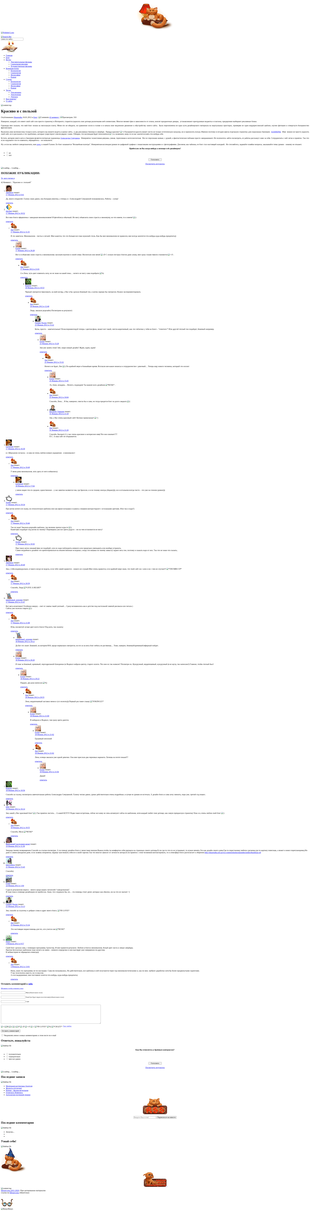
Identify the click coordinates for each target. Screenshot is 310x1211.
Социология (16, 73)
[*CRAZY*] (57, 1027)
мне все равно (14, 1059)
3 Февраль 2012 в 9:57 (15, 944)
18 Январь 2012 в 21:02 (44, 735)
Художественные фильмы (21, 66)
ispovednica (10, 865)
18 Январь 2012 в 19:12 (25, 641)
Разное (13, 77)
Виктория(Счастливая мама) (18, 844)
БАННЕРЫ (276, 132)
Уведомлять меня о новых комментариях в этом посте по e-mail (30, 1035)
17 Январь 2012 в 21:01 (29, 269)
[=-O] (27, 1027)
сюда (39, 144)
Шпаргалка (14, 1193)
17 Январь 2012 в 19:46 (20, 523)
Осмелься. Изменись (14, 1093)
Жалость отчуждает (14, 1088)
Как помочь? (11, 99)
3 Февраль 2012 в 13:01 (20, 967)
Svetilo (8, 502)
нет (10, 155)
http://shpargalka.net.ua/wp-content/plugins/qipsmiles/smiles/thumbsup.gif (233, 852)
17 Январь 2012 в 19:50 (25, 544)
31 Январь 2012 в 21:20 (59, 430)
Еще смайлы (67, 1026)
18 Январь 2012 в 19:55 (20, 828)
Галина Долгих (41, 323)
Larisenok (9, 447)
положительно (15, 1054)
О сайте (9, 101)
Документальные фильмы (21, 62)
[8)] (7, 1027)
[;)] (14, 1027)
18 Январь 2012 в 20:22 (29, 679)
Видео (8, 60)
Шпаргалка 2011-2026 (10, 1190)
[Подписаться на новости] (155, 1113)
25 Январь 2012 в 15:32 (54, 362)
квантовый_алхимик (14, 600)
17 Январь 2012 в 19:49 (20, 467)
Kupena (28, 286)
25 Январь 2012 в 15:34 (20, 925)
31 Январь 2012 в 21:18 (59, 414)
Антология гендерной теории (18, 1095)
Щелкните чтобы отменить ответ (12, 988)
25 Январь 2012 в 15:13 (15, 906)
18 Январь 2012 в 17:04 (25, 486)
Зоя (12, 230)
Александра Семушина (70, 138)
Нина (8, 941)
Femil (8, 883)
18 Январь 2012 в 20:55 (34, 697)
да (10, 153)
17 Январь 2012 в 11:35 (20, 232)
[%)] (49, 1027)
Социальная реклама (19, 64)
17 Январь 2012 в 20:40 (15, 565)
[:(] (10, 1027)
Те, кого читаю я (8, 178)
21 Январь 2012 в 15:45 (15, 867)
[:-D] (22, 1027)
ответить (9, 203)
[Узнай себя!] (13, 1171)
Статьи (9, 79)
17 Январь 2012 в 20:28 (25, 251)
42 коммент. (54, 117)
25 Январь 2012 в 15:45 (59, 381)
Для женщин (16, 92)
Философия (15, 75)
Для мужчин (16, 95)
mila (7, 807)
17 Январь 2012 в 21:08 (20, 623)
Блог (8, 58)
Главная (9, 55)
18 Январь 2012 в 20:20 (25, 660)
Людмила (9, 192)
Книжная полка (12, 68)
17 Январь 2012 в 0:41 (15, 195)
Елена (18, 248)
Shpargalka (18, 117)
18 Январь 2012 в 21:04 (49, 772)
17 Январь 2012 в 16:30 (15, 449)
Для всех (14, 97)
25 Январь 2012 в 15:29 (49, 344)
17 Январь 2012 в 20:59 (20, 583)
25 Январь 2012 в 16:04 (59, 397)
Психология (16, 71)
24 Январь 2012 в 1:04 (15, 886)
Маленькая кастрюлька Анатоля (19, 1086)
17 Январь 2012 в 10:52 (15, 213)
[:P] (18, 1027)
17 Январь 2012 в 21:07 (15, 602)
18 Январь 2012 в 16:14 (15, 809)
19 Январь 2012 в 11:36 (15, 846)
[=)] (3, 1027)
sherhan (9, 211)
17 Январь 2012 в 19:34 (15, 505)
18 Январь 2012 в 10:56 (15, 790)
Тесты (8, 90)
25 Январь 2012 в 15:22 (44, 325)
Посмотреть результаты (155, 164)
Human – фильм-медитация (17, 1090)
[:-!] (32, 1027)
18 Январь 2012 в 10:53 (34, 288)
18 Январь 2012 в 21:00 (39, 716)
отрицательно (14, 1057)
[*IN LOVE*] (40, 1027)
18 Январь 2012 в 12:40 (39, 306)
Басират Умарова (56, 412)
